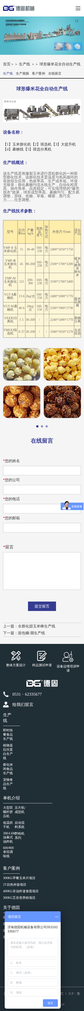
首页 (6, 64)
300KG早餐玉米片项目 (19, 878)
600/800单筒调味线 (8, 852)
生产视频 (22, 73)
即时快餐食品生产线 (8, 735)
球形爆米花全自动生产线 (59, 64)
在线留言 (54, 73)
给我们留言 (22, 704)
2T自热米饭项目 (14, 884)
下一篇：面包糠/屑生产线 (24, 633)
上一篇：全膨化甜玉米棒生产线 (29, 626)
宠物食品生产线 (8, 784)
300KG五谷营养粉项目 (19, 898)
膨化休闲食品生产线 (8, 769)
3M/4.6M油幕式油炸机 (9, 837)
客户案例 (38, 73)
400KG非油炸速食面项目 (21, 891)
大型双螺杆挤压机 (8, 812)
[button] (37, 426)
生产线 (25, 64)
